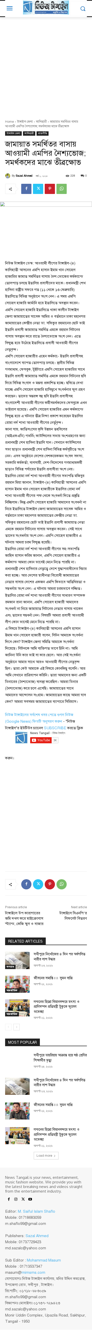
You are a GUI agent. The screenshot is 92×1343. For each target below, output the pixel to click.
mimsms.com (33, 1272)
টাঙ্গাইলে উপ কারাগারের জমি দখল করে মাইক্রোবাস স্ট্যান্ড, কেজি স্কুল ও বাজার (24, 918)
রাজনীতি (42, 133)
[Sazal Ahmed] (8, 175)
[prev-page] (8, 1027)
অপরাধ (10, 966)
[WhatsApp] (61, 189)
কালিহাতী (41, 121)
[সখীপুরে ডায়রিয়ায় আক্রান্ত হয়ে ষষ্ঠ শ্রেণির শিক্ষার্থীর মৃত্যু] (17, 1061)
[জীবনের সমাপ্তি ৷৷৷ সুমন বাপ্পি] (17, 984)
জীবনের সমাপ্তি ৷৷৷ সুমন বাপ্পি (53, 978)
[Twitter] (38, 189)
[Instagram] (15, 1199)
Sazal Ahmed (24, 175)
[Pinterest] (50, 189)
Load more (44, 1155)
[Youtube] (30, 1199)
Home (9, 121)
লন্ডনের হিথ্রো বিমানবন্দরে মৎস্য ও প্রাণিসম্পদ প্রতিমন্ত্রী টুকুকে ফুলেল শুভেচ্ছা (56, 1007)
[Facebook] (26, 189)
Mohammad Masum (44, 1260)
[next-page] (16, 1027)
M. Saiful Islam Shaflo (36, 1211)
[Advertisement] (46, 65)
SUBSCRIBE (55, 728)
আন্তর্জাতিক (12, 990)
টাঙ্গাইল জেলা (25, 121)
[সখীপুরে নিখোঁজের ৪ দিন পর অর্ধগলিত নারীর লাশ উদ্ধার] (17, 960)
